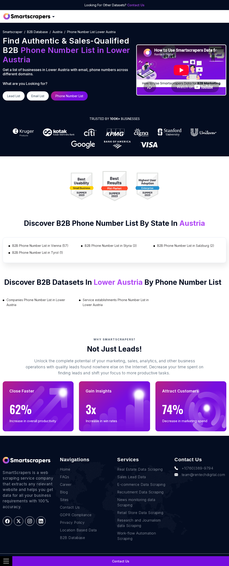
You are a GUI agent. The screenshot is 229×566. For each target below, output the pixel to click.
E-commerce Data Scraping (141, 484)
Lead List (13, 96)
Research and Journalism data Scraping (139, 523)
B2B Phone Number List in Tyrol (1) (37, 252)
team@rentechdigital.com (203, 474)
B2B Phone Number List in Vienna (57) (40, 245)
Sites (64, 499)
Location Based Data (78, 530)
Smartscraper (12, 32)
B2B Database (37, 32)
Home (65, 469)
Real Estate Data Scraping (140, 469)
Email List (37, 96)
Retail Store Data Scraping (140, 512)
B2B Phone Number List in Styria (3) (111, 245)
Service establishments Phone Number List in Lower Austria (116, 302)
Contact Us (135, 5)
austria (57, 32)
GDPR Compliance (76, 515)
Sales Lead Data (131, 477)
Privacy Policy (72, 522)
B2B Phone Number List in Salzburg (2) (185, 245)
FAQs (64, 477)
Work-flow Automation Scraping (136, 536)
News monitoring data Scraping (136, 502)
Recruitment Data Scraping (140, 492)
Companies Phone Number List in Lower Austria (35, 302)
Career (65, 484)
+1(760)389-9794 (197, 468)
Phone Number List (69, 96)
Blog (64, 492)
